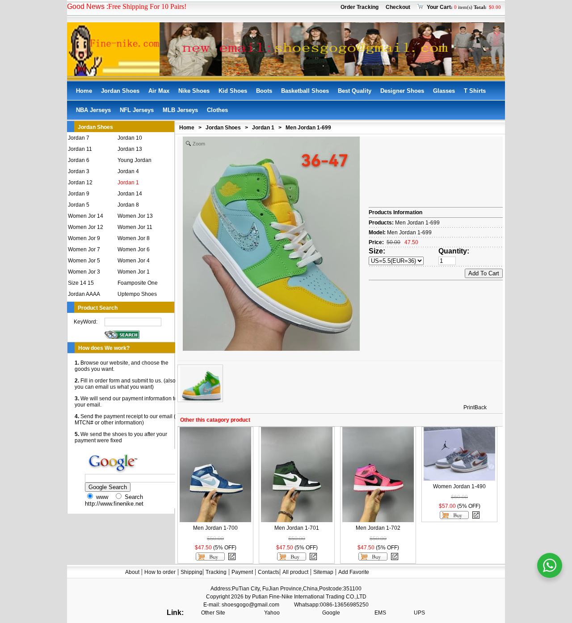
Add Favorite (353, 572)
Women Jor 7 (84, 249)
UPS (419, 613)
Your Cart (439, 7)
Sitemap (323, 572)
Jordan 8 (128, 205)
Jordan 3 (78, 171)
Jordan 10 (130, 138)
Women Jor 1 (134, 272)
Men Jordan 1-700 (215, 528)
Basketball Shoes (305, 90)
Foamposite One (138, 283)
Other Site (213, 613)
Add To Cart (483, 273)
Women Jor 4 (134, 261)
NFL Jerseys (137, 110)
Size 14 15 (81, 283)
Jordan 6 (78, 160)
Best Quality (354, 90)
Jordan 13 (130, 149)
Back (481, 407)
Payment (242, 572)
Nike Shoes (194, 90)
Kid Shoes (233, 90)
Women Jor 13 (135, 216)
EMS (380, 613)
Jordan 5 (78, 205)
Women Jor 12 (85, 227)
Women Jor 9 (84, 238)
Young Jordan (134, 160)
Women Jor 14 (85, 216)
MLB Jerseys (180, 110)
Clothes (217, 110)
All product (295, 572)
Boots (264, 90)
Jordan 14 (130, 194)
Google (331, 613)
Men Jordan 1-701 (296, 528)
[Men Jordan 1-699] (200, 383)
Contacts (268, 572)
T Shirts (475, 90)
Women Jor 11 (135, 227)
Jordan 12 (80, 182)
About (132, 572)
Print (469, 407)
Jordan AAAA (84, 294)
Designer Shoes (402, 90)
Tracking (216, 572)
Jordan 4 (128, 171)
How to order (160, 572)
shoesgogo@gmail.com (250, 605)
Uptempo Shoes (137, 294)
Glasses (444, 90)
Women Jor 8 (134, 238)
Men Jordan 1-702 (378, 528)
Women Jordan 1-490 (459, 486)
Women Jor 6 (134, 249)
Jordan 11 (80, 149)
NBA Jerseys (93, 110)
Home (84, 90)
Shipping (191, 572)
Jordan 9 (78, 194)
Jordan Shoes (120, 90)
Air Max (158, 90)
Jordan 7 (78, 138)
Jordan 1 (128, 182)
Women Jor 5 (84, 261)
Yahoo (272, 613)
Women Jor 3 (84, 272)
